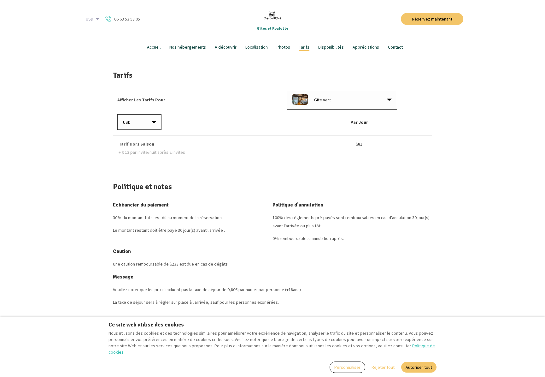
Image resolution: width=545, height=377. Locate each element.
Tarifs (304, 47)
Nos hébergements (187, 47)
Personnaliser (347, 367)
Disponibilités (331, 47)
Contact (395, 47)
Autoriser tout (419, 367)
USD (89, 19)
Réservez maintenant (432, 19)
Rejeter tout (383, 367)
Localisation (256, 47)
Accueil (154, 47)
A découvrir (226, 47)
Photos (283, 47)
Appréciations (366, 47)
